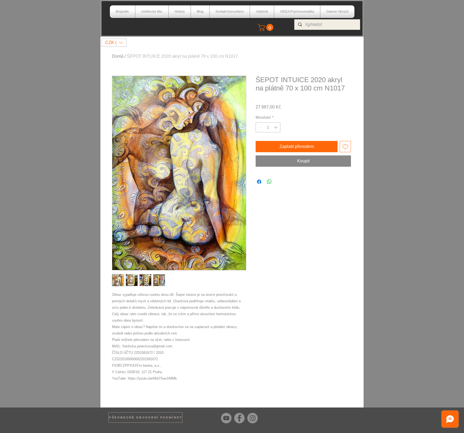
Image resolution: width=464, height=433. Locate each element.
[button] (266, 27)
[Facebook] (239, 418)
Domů (118, 56)
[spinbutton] (268, 127)
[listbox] (114, 43)
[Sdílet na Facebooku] (259, 182)
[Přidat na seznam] (345, 146)
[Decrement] (259, 127)
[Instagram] (252, 418)
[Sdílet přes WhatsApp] (269, 182)
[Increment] (276, 127)
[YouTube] (226, 418)
